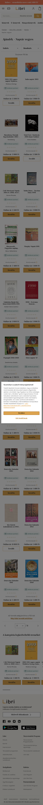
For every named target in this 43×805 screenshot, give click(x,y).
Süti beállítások (21, 418)
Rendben (21, 413)
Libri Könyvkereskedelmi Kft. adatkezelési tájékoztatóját (17, 405)
